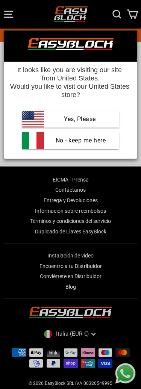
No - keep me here (80, 140)
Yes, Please (80, 119)
